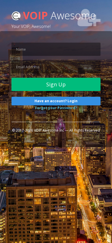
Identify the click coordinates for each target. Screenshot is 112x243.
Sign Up (56, 84)
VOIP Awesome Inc (49, 130)
